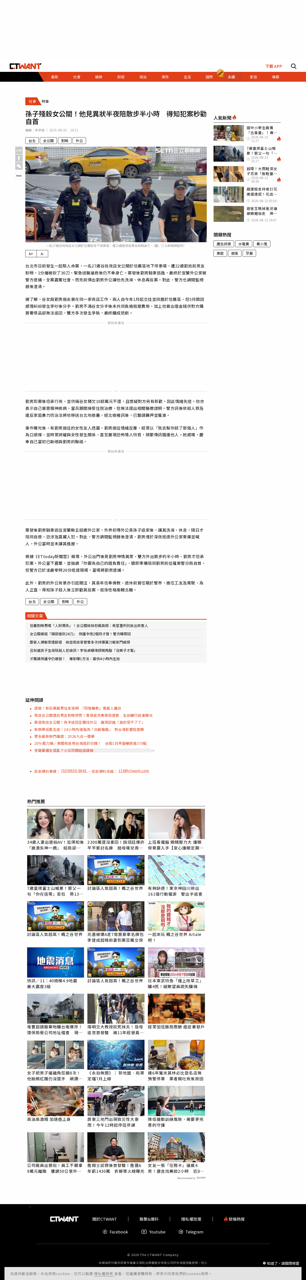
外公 (79, 140)
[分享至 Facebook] (19, 158)
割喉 (64, 140)
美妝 (220, 253)
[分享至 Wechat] (19, 166)
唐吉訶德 (224, 243)
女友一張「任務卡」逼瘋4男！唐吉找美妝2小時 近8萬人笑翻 (176, 1168)
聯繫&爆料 (149, 1219)
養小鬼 (261, 243)
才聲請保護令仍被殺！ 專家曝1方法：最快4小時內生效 (75, 658)
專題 (275, 77)
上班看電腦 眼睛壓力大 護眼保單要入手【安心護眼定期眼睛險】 (175, 845)
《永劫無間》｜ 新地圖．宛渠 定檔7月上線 (115, 1075)
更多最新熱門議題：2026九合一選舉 (64, 736)
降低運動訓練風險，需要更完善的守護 (175, 1122)
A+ (31, 253)
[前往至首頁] (26, 66)
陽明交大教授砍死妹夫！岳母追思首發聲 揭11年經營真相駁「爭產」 (115, 1029)
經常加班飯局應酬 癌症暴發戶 (176, 1027)
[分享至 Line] (19, 150)
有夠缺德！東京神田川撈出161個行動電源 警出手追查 (175, 891)
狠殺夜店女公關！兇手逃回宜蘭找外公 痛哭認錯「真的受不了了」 (89, 722)
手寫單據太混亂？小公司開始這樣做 (63, 750)
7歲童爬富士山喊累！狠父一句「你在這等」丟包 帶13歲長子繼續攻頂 (55, 891)
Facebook (119, 1231)
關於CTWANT (104, 1219)
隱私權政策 (104, 1273)
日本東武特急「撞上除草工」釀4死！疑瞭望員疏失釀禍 (175, 983)
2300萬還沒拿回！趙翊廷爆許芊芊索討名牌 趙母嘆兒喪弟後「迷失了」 (115, 845)
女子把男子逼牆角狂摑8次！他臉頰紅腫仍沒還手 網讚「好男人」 (54, 1075)
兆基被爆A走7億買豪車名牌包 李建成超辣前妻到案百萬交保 (115, 937)
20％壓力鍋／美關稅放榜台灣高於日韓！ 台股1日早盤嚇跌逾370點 (90, 743)
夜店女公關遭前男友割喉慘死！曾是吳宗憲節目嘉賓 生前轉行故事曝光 (93, 715)
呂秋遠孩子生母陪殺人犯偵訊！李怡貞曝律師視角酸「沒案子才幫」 (83, 650)
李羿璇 (40, 130)
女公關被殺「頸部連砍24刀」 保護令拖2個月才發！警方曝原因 (80, 633)
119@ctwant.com (134, 770)
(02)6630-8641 (74, 770)
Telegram (194, 1231)
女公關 (48, 140)
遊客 (234, 253)
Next (19, 175)
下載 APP (273, 66)
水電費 (243, 243)
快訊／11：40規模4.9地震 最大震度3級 (54, 983)
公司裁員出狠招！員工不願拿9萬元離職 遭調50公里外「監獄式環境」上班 (55, 1168)
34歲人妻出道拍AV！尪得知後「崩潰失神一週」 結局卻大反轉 (55, 845)
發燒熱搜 (236, 1219)
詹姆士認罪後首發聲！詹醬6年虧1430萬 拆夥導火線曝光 (115, 1168)
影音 (253, 77)
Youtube (157, 1231)
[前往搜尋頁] (293, 66)
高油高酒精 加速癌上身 (49, 1119)
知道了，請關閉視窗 (283, 1263)
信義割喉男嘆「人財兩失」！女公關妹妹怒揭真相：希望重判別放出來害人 (89, 625)
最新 (54, 77)
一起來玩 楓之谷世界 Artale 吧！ (174, 937)
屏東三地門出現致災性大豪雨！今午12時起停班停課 (113, 1122)
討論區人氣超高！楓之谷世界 (115, 888)
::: (30, 83)
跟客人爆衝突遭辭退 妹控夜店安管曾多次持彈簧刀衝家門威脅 (80, 642)
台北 (32, 140)
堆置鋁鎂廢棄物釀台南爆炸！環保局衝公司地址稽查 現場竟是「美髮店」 (55, 1029)
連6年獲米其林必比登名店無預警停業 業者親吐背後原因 (175, 1075)
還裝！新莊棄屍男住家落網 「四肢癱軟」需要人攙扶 (77, 708)
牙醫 (249, 253)
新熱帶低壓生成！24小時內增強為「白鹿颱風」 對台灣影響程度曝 (89, 729)
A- (42, 253)
